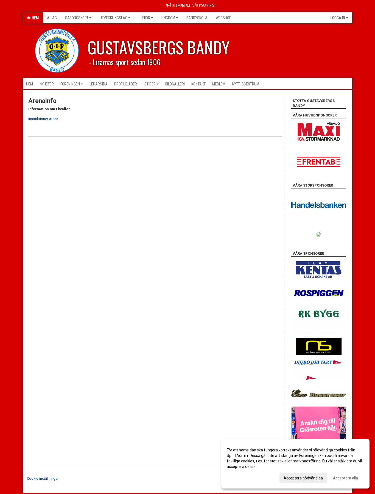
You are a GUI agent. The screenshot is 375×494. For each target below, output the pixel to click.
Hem (34, 18)
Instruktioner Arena (43, 119)
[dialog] (295, 464)
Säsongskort (76, 18)
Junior (144, 18)
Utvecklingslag (113, 18)
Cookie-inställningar (42, 478)
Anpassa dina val (241, 477)
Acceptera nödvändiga (303, 478)
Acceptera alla (345, 478)
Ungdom (168, 18)
